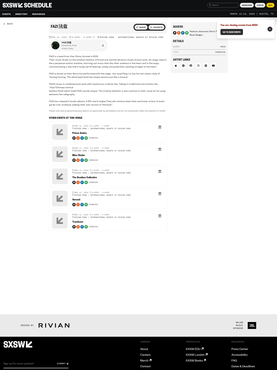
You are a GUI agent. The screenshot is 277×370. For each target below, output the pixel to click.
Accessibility (239, 354)
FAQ (234, 360)
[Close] (269, 29)
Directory (21, 14)
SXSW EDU (193, 349)
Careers (145, 354)
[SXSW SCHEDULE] (27, 5)
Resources (38, 14)
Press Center (239, 349)
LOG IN (260, 5)
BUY (270, 5)
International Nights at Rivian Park (140, 37)
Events (6, 14)
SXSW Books (194, 360)
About (144, 349)
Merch (144, 360)
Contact (145, 366)
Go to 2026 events (231, 32)
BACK (9, 24)
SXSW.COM (247, 5)
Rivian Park (107, 37)
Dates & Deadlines (243, 366)
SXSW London (195, 354)
